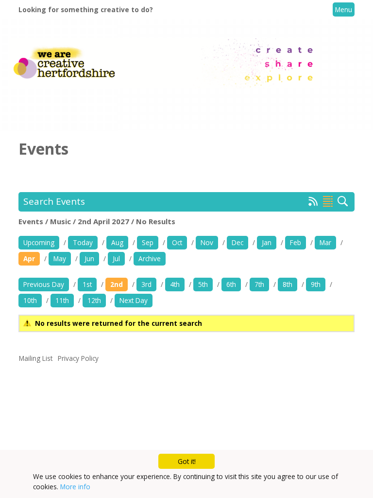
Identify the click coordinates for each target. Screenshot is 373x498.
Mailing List (35, 358)
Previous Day (43, 284)
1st (87, 284)
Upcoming (38, 242)
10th (30, 300)
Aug (117, 242)
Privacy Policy (78, 358)
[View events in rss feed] (313, 203)
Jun (89, 258)
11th (62, 300)
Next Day (133, 300)
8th (287, 284)
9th (316, 284)
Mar (325, 242)
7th (259, 284)
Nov (207, 242)
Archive (149, 258)
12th (94, 300)
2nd (116, 284)
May (59, 258)
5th (203, 284)
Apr (29, 258)
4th (175, 284)
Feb (295, 242)
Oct (177, 242)
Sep (147, 242)
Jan (266, 242)
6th (231, 284)
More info (75, 486)
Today (83, 242)
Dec (237, 242)
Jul (116, 258)
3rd (146, 284)
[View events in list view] (328, 201)
